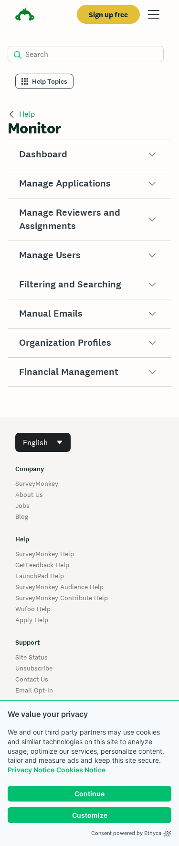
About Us (29, 494)
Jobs (22, 505)
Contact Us (31, 679)
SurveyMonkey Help (44, 553)
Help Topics (49, 81)
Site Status (31, 657)
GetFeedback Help (42, 564)
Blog (21, 516)
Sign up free (108, 14)
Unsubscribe (34, 668)
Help (27, 114)
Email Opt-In (34, 690)
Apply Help (31, 619)
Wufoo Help (33, 608)
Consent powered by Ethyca (126, 833)
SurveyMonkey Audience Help (59, 586)
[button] (89, 154)
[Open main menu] (154, 14)
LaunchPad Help (39, 575)
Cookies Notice (80, 770)
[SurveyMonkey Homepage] (24, 15)
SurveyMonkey (36, 483)
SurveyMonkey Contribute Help (61, 597)
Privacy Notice (31, 770)
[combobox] (43, 442)
